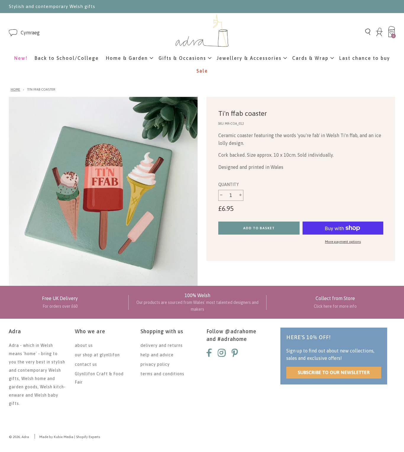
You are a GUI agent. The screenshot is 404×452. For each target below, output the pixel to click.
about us (84, 345)
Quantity (228, 184)
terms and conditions (162, 373)
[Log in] (379, 35)
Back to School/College (67, 58)
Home (15, 89)
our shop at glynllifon (97, 354)
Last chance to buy (364, 58)
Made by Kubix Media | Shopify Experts (69, 437)
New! (21, 58)
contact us (86, 364)
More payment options (343, 242)
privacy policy (155, 364)
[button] (30, 32)
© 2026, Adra (19, 437)
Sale (202, 70)
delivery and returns (161, 345)
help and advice (157, 354)
